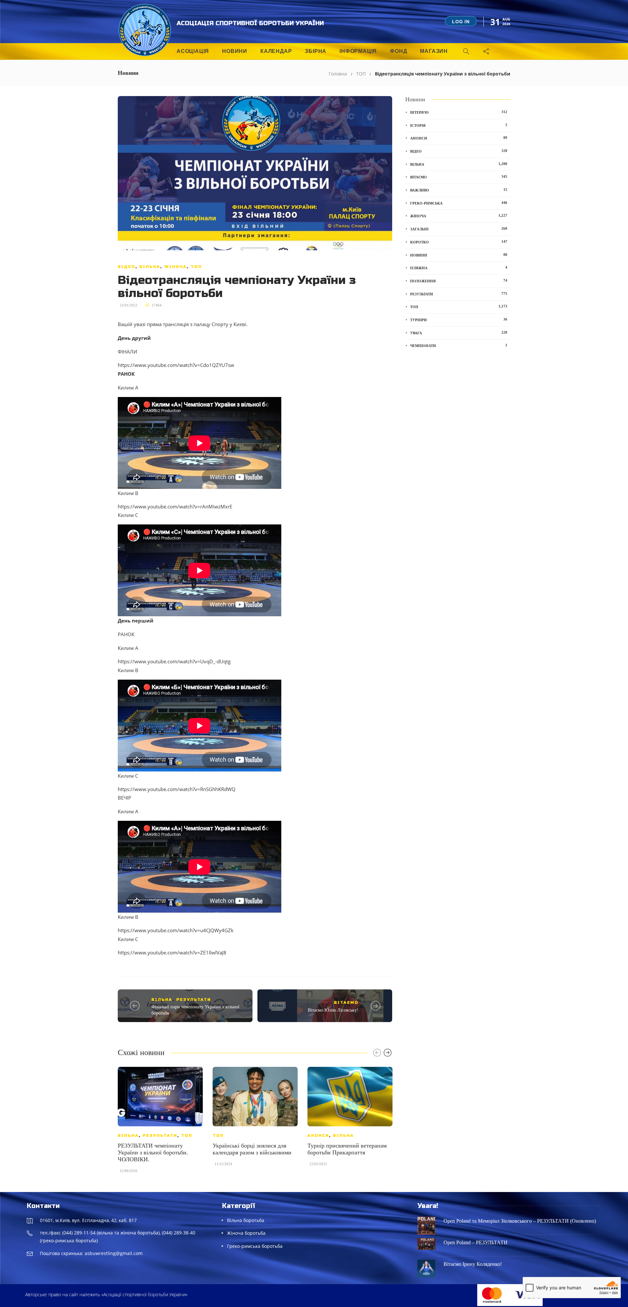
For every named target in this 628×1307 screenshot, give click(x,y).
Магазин (434, 51)
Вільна (149, 266)
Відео (126, 266)
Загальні (458, 228)
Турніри (458, 319)
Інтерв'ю (458, 112)
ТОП (361, 74)
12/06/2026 (128, 1171)
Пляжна (458, 267)
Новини (234, 51)
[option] (160, 1123)
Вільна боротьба (245, 1220)
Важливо (458, 190)
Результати (193, 999)
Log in (461, 21)
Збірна (315, 51)
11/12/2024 (223, 1164)
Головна (338, 74)
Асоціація (193, 51)
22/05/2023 (318, 1164)
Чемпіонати (458, 345)
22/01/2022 (128, 305)
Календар (276, 51)
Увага (458, 332)
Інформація (358, 51)
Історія (458, 125)
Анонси (318, 1135)
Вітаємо (346, 1002)
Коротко (458, 242)
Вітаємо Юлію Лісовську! (333, 1010)
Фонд (398, 51)
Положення (458, 280)
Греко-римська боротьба (255, 1246)
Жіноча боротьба (246, 1233)
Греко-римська (458, 203)
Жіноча (175, 266)
